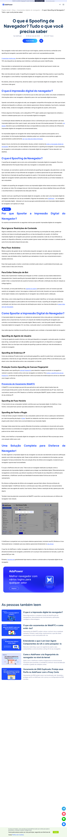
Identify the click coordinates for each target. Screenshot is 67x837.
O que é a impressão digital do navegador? (14, 610)
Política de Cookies (18, 835)
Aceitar (55, 832)
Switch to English (39, 1)
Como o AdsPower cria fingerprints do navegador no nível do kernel (22, 654)
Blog (13, 10)
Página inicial (6, 10)
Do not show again (50, 1)
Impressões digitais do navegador (28, 10)
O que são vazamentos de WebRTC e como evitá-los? (18, 625)
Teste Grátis (30, 41)
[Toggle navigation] (63, 4)
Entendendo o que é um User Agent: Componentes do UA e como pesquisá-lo (25, 639)
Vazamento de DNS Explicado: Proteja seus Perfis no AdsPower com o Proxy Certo (26, 669)
